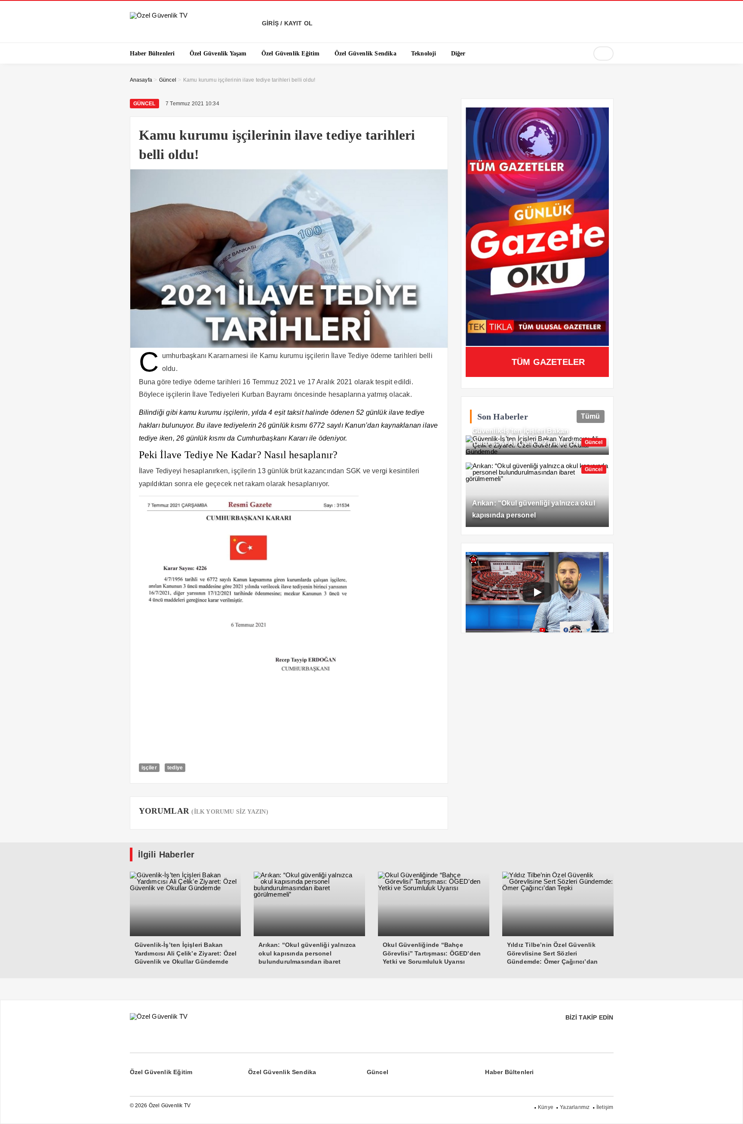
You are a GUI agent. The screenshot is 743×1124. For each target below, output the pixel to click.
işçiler (149, 768)
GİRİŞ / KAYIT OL (286, 23)
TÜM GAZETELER (548, 362)
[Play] (537, 592)
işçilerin (178, 394)
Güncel (144, 104)
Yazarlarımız (574, 1107)
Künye (545, 1107)
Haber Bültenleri (509, 1072)
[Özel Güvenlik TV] (159, 15)
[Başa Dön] (728, 1109)
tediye (175, 768)
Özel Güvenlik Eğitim (161, 1072)
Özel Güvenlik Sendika (282, 1072)
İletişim (605, 1107)
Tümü (590, 416)
